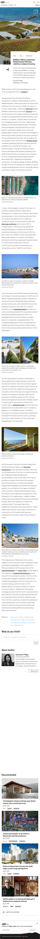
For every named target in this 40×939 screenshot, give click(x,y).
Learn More (24, 936)
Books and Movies (13, 841)
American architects (9, 224)
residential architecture (21, 573)
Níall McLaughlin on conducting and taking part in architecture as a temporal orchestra (19, 900)
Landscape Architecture (16, 620)
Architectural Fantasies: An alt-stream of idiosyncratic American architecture (16, 834)
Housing (30, 617)
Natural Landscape (29, 622)
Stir (14, 56)
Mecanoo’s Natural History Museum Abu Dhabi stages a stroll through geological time (18, 867)
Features (29, 56)
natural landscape (8, 570)
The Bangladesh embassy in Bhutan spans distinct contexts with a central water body (19, 802)
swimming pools (19, 405)
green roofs (22, 570)
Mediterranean (32, 141)
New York (29, 109)
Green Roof (24, 617)
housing (29, 111)
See (21, 56)
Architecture (4, 5)
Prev (3, 188)
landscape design (20, 309)
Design (11, 5)
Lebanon (24, 92)
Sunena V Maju (19, 80)
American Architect (15, 617)
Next (37, 188)
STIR (37, 5)
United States (19, 625)
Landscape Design (28, 620)
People (11, 906)
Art (15, 5)
